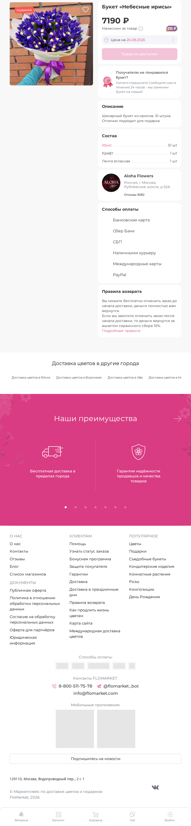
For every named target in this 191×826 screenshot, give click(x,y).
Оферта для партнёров (32, 630)
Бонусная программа (90, 559)
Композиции (141, 589)
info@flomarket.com (95, 693)
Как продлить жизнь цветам (89, 613)
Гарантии (78, 574)
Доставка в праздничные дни (93, 592)
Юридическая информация (23, 640)
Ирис (107, 145)
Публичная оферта (28, 590)
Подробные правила (121, 330)
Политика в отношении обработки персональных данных (35, 603)
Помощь (77, 543)
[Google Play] (116, 729)
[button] (177, 418)
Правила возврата (87, 602)
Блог (14, 566)
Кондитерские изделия (151, 566)
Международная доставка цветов (94, 634)
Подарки (137, 551)
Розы (134, 581)
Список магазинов (28, 574)
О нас (15, 543)
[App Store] (75, 729)
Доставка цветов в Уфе (125, 377)
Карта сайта (81, 623)
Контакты (19, 551)
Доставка (78, 581)
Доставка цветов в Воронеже (79, 377)
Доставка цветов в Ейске (31, 377)
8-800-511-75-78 (75, 686)
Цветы (135, 543)
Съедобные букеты (147, 559)
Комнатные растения (149, 574)
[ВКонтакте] (155, 787)
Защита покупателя (88, 566)
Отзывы (17, 559)
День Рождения (144, 596)
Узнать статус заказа (89, 551)
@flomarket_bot (121, 686)
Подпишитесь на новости (95, 758)
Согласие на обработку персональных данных (32, 619)
